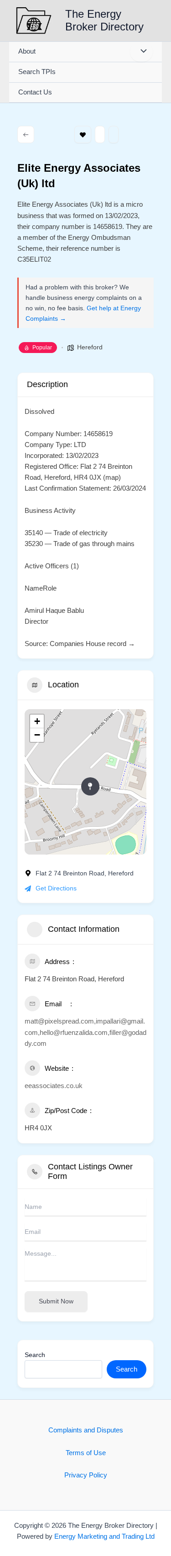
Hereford (90, 347)
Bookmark (82, 134)
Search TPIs (37, 71)
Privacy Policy (85, 1475)
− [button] (37, 735)
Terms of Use (86, 1453)
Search (35, 1354)
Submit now (56, 1301)
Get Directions (56, 888)
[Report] (114, 134)
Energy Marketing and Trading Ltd (104, 1536)
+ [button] (37, 721)
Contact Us (35, 92)
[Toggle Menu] (141, 52)
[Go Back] (25, 134)
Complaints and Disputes (85, 1430)
